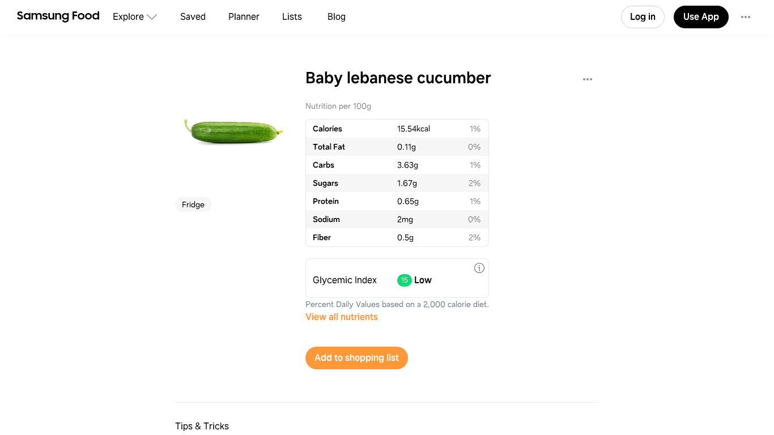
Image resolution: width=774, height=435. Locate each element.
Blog (337, 17)
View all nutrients (341, 317)
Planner (244, 17)
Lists (292, 17)
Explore (128, 17)
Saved (193, 17)
